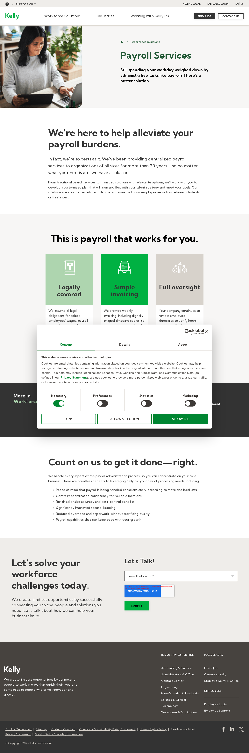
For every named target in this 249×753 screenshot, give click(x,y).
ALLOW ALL (180, 419)
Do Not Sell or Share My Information (59, 734)
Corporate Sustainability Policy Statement (107, 729)
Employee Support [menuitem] (217, 710)
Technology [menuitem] (169, 706)
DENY (69, 419)
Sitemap (41, 729)
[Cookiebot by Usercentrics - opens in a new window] (187, 332)
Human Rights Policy (153, 729)
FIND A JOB (204, 16)
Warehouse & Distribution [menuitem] (179, 712)
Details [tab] (124, 344)
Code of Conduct (63, 729)
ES (242, 3)
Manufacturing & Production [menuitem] (180, 693)
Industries (105, 16)
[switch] (102, 403)
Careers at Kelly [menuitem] (215, 674)
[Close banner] (206, 331)
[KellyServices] (241, 730)
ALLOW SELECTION (124, 419)
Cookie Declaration (18, 729)
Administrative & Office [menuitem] (177, 674)
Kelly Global (192, 3)
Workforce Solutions (62, 16)
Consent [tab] (66, 344)
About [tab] (183, 344)
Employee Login (218, 3)
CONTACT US (230, 16)
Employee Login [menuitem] (215, 704)
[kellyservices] (223, 730)
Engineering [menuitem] (169, 687)
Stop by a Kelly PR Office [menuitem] (221, 681)
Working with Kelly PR (149, 16)
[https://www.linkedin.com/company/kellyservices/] (232, 730)
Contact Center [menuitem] (172, 681)
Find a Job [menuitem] (210, 668)
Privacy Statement (73, 377)
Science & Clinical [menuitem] (173, 699)
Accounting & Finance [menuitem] (176, 668)
